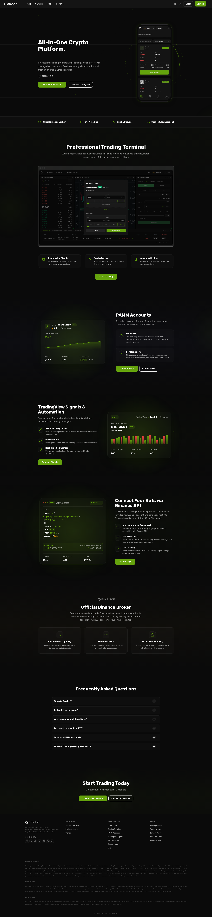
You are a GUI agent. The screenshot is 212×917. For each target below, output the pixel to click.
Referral (60, 4)
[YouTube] (39, 841)
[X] (27, 841)
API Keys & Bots (114, 840)
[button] (106, 701)
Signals (68, 833)
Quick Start (112, 826)
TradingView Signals (115, 837)
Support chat (113, 844)
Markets (39, 4)
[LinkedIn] (43, 841)
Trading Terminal (72, 826)
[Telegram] (31, 841)
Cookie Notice (155, 840)
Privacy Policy (155, 833)
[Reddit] (48, 841)
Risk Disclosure (156, 837)
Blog (109, 848)
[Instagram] (35, 841)
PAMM (49, 4)
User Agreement (156, 826)
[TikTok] (52, 841)
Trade (28, 4)
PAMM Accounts (72, 829)
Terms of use (155, 829)
